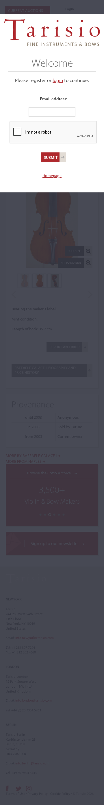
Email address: (53, 98)
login (58, 80)
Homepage (52, 175)
